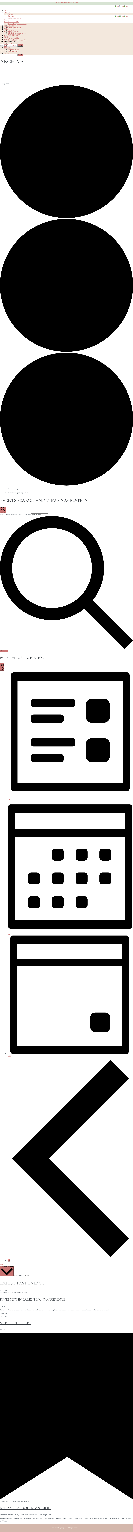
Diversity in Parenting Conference (32, 1299)
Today (2, 1264)
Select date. (18, 1275)
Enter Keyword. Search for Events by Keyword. (15, 514)
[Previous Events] (70, 1258)
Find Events (4, 651)
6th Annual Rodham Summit (25, 1508)
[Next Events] (9, 1260)
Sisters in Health (15, 1323)
